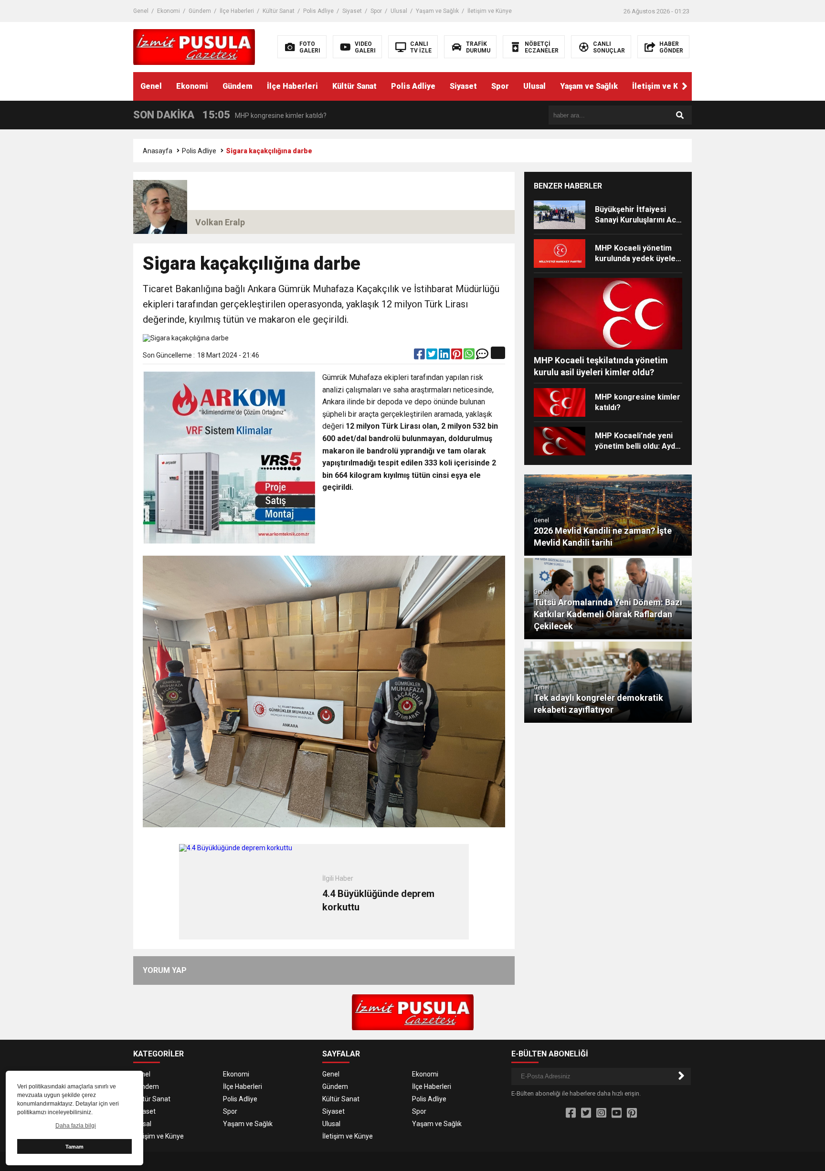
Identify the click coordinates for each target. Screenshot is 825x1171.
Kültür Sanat (279, 11)
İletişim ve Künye (489, 11)
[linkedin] (445, 356)
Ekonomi (168, 11)
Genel (140, 11)
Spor (376, 11)
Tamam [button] (74, 1147)
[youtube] (617, 1113)
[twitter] (432, 356)
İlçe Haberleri (237, 11)
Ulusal (399, 11)
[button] (684, 86)
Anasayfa (157, 151)
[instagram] (601, 1113)
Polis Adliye (318, 11)
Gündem (200, 11)
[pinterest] (457, 356)
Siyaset (352, 11)
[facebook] (420, 356)
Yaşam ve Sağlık (437, 11)
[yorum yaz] (482, 356)
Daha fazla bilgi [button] (75, 1125)
